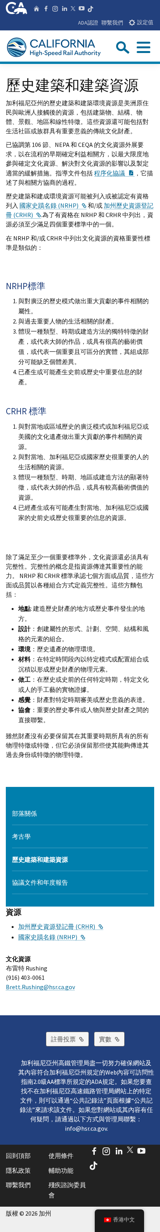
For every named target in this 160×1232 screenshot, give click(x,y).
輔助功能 (61, 1170)
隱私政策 (18, 1170)
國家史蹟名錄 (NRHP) (53, 205)
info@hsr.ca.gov (86, 1128)
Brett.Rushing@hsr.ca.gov (40, 987)
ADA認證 (88, 22)
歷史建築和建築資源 (40, 859)
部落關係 (24, 813)
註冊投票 (70, 1039)
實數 (112, 1039)
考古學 (21, 836)
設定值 (145, 22)
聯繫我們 (112, 22)
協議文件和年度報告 (40, 882)
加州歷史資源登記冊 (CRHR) (60, 926)
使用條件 (61, 1156)
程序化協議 (114, 173)
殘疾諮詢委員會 (67, 1190)
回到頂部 (18, 1156)
